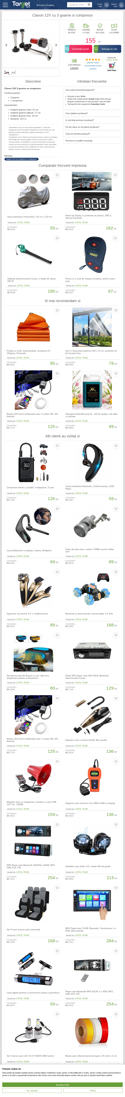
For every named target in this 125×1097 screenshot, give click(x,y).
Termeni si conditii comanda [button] (79, 140)
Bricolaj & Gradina (45, 5)
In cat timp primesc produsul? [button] (80, 120)
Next (54, 45)
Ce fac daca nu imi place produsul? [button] (83, 127)
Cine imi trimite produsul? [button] (78, 134)
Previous (7, 45)
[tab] (91, 90)
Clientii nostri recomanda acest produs (93, 65)
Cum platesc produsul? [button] (77, 113)
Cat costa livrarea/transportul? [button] (80, 90)
